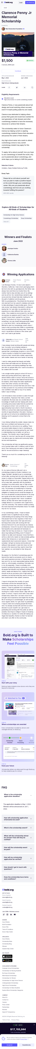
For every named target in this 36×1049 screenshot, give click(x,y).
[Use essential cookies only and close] (34, 1036)
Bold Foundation (6, 924)
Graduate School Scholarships (10, 968)
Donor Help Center (7, 932)
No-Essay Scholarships (8, 973)
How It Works (6, 922)
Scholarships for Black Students (11, 987)
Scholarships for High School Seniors (14, 215)
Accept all (9, 1045)
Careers (4, 1002)
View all (6, 221)
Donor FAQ (5, 927)
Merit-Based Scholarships (9, 975)
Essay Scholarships (26, 218)
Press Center (6, 1004)
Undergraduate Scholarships (10, 983)
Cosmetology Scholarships (11, 218)
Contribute (18, 71)
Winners (4, 946)
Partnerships (5, 1007)
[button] (18, 795)
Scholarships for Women (9, 978)
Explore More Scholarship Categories (12, 990)
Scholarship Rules (7, 941)
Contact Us (5, 999)
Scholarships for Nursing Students (11, 970)
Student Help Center (8, 948)
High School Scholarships (9, 985)
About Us (4, 997)
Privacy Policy (15, 1020)
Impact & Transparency (8, 1012)
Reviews (4, 1009)
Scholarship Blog (7, 943)
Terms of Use (6, 1020)
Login (21, 2)
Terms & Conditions (7, 929)
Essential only (27, 1045)
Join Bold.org (30, 2)
